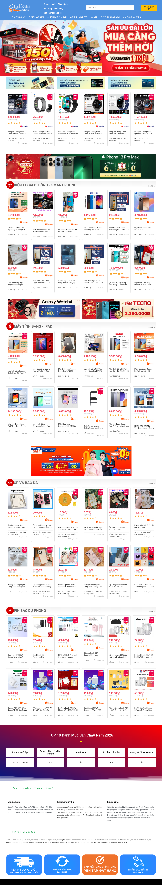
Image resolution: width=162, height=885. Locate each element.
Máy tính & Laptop (78, 17)
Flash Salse (63, 4)
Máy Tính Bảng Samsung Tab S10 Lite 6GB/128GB (67, 426)
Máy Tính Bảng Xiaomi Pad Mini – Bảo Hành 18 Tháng (17, 426)
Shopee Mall (49, 4)
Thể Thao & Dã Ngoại (110, 17)
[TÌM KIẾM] (137, 7)
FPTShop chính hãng (53, 8)
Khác (85, 534)
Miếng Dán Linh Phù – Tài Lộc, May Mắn (144, 526)
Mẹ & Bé (93, 17)
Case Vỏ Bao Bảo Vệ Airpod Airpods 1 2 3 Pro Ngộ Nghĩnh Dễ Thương (144, 587)
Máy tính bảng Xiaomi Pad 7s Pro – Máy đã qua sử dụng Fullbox (119, 426)
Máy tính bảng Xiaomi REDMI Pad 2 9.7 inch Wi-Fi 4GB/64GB (17, 373)
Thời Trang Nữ (18, 17)
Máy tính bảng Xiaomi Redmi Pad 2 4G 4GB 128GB (41, 371)
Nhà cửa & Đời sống (132, 17)
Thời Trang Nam (36, 17)
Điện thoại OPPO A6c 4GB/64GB (142, 229)
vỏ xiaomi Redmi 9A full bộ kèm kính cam (67, 231)
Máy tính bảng (13, 378)
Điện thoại (11, 235)
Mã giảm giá (150, 8)
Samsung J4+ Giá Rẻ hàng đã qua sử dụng (66, 282)
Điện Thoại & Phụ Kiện (57, 17)
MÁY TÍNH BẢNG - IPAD (33, 326)
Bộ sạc (10, 662)
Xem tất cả (151, 327)
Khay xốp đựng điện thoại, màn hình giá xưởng (15, 285)
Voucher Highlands (53, 13)
